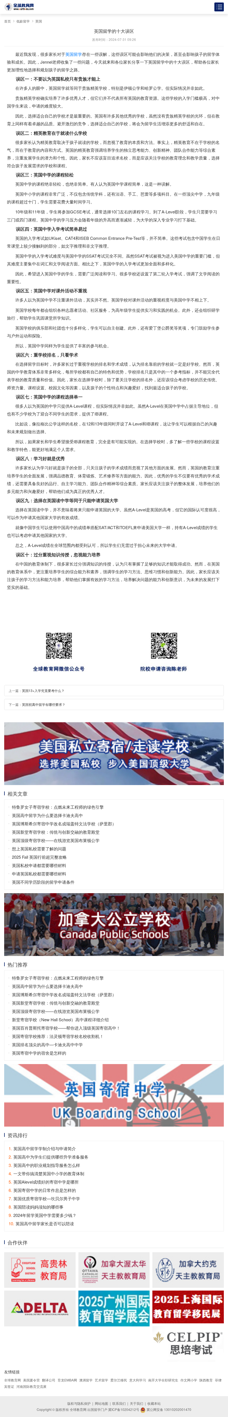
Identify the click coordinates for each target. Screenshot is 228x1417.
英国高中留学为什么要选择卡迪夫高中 (47, 815)
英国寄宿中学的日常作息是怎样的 (42, 1190)
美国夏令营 (31, 1380)
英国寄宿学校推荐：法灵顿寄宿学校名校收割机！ (58, 1036)
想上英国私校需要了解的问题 (39, 848)
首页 (7, 21)
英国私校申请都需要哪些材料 (39, 865)
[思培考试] (188, 1344)
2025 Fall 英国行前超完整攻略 (39, 857)
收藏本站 (154, 1403)
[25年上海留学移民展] (188, 1307)
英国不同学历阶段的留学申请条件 (43, 882)
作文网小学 (188, 1380)
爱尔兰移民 (118, 1380)
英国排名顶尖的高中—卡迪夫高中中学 (47, 1044)
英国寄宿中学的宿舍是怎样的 (39, 1053)
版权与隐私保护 (79, 1403)
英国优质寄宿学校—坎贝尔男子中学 (44, 1198)
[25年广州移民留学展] (114, 1308)
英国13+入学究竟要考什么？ (43, 690)
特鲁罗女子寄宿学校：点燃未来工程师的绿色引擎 (58, 807)
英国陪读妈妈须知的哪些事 (36, 1207)
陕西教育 (206, 1380)
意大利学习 (137, 1380)
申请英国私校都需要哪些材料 (39, 873)
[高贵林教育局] (40, 1270)
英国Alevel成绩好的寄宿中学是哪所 (44, 1182)
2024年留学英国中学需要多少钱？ (42, 1215)
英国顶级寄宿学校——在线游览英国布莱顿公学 (56, 840)
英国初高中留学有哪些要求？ (43, 704)
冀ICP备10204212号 (123, 1409)
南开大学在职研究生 (163, 1380)
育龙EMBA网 (67, 1380)
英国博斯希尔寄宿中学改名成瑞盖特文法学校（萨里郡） (64, 823)
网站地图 (101, 1403)
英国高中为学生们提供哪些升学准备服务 (48, 1157)
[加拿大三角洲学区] (40, 1308)
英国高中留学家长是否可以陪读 (41, 1223)
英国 (38, 21)
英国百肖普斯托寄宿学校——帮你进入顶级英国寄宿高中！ (66, 1028)
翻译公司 (48, 1380)
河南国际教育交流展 (31, 1386)
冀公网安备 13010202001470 (168, 1409)
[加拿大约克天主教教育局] (188, 1270)
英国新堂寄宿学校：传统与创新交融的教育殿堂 (56, 832)
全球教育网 (12, 1380)
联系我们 (119, 1403)
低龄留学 (23, 21)
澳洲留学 (86, 1380)
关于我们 (136, 1403)
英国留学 (73, 54)
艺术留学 (101, 1380)
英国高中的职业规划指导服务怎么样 (44, 1165)
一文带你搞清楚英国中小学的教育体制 (46, 1173)
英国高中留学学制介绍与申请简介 (42, 1148)
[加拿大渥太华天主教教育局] (114, 1270)
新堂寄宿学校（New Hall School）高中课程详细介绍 (60, 1019)
